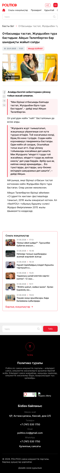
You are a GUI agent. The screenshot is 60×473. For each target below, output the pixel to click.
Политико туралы (30, 363)
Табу (50, 329)
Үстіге (30, 355)
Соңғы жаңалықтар (18, 10)
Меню (55, 5)
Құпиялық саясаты (30, 446)
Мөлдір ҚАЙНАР (35, 48)
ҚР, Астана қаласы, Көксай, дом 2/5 (30, 415)
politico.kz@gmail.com (30, 432)
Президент (36, 10)
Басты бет (8, 26)
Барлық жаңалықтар (18, 307)
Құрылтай (49, 10)
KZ (47, 5)
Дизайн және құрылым (30, 468)
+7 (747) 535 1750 (30, 424)
